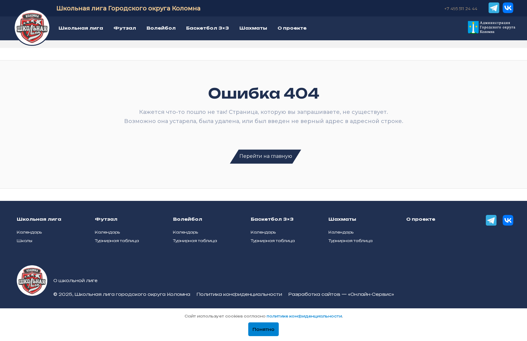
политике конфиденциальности (304, 316)
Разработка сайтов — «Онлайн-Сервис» (341, 294)
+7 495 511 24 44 (460, 8)
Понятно (263, 329)
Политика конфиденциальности (239, 294)
